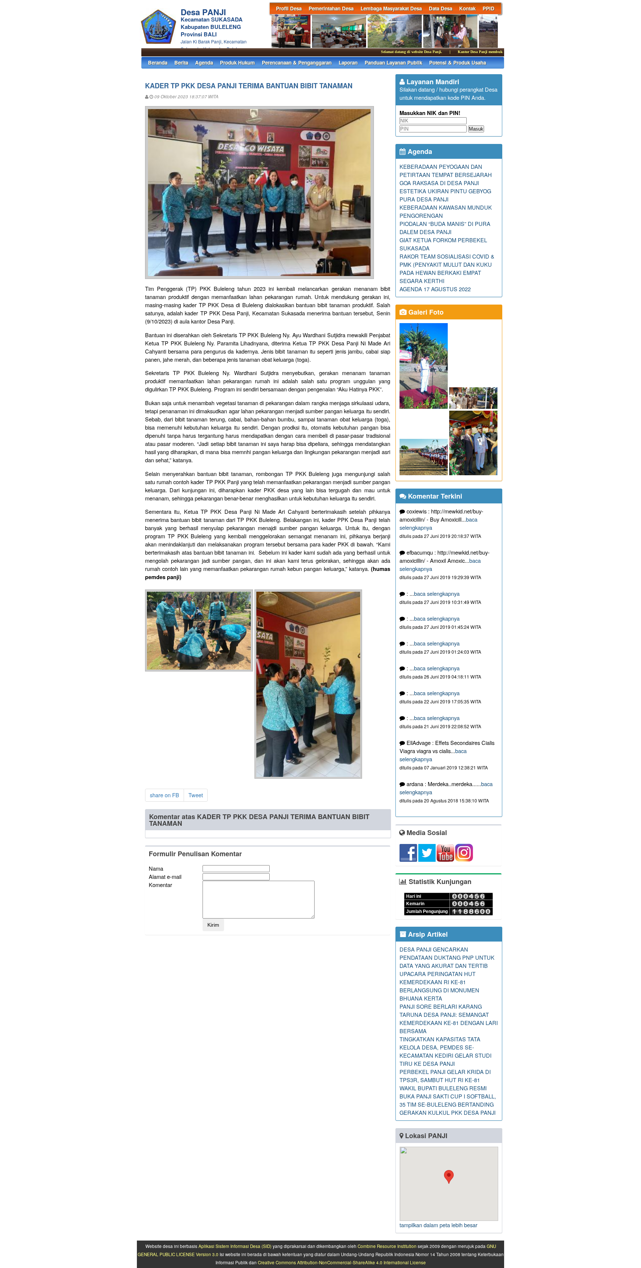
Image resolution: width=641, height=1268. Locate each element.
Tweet (195, 795)
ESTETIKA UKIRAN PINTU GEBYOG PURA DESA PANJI (445, 195)
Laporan (348, 62)
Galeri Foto (425, 312)
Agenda (204, 62)
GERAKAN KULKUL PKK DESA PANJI (448, 1112)
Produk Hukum (237, 62)
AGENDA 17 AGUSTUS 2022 (435, 289)
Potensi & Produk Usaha (457, 62)
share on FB (164, 795)
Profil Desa (289, 8)
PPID (488, 8)
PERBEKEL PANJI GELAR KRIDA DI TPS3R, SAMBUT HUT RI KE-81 (445, 1076)
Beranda (157, 62)
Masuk (476, 129)
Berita (181, 62)
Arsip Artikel (427, 934)
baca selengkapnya (437, 593)
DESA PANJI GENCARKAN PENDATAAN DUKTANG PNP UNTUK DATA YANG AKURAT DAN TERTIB (447, 957)
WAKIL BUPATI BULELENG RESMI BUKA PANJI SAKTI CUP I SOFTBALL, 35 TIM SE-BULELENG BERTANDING (448, 1096)
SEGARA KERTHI (422, 281)
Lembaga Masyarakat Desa (391, 8)
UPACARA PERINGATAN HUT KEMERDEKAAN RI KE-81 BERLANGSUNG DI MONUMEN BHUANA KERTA (439, 986)
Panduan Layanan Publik (393, 62)
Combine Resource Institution (387, 1246)
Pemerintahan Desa (331, 8)
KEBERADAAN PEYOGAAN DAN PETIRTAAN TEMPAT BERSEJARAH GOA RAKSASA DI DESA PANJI (446, 174)
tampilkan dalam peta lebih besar (438, 1225)
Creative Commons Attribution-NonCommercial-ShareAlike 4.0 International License (342, 1262)
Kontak (467, 8)
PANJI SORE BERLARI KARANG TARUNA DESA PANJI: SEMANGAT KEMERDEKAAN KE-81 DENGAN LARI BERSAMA (449, 1018)
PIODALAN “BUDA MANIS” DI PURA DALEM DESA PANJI (445, 228)
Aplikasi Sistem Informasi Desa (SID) (235, 1246)
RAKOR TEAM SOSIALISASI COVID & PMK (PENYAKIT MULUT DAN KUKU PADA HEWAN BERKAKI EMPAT (447, 264)
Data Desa (440, 8)
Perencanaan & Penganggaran (297, 62)
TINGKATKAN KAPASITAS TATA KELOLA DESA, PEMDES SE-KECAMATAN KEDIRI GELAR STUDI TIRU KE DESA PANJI (446, 1051)
